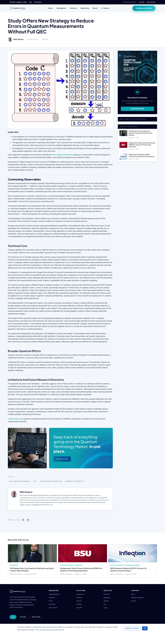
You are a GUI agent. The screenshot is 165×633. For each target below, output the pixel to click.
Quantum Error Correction (51, 481)
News (50, 8)
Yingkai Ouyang (14, 419)
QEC (35, 481)
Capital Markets (67, 565)
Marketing (85, 8)
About (95, 8)
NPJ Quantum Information (63, 155)
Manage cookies (132, 628)
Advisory (73, 8)
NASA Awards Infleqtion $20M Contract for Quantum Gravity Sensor (142, 155)
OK (145, 628)
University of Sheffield (75, 481)
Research (45, 39)
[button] (18, 520)
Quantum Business (132, 565)
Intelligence (61, 8)
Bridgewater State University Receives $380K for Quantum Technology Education (142, 145)
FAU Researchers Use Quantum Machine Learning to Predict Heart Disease (140, 133)
